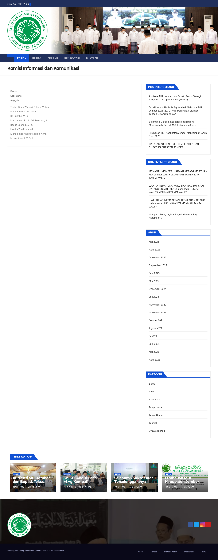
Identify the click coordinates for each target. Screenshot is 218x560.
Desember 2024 (157, 289)
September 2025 (158, 265)
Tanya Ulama (156, 415)
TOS (204, 552)
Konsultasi (72, 58)
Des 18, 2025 (172, 487)
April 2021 (154, 359)
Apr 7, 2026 (70, 487)
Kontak (154, 552)
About (140, 552)
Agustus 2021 (156, 328)
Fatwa (152, 391)
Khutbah (92, 58)
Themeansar (58, 550)
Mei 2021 (154, 352)
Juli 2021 (154, 336)
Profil (21, 58)
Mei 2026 (154, 242)
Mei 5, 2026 (18, 487)
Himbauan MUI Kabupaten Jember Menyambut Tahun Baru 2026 (182, 483)
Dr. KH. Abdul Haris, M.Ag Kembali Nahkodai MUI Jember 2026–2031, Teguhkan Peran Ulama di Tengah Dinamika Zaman (175, 110)
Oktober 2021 (156, 320)
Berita (36, 58)
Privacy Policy (170, 552)
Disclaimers (189, 552)
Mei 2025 (154, 281)
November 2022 (157, 304)
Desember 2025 (157, 257)
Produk (53, 58)
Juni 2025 (154, 273)
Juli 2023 (154, 297)
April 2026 (154, 249)
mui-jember (34, 487)
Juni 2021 (154, 344)
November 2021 (157, 312)
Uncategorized (157, 431)
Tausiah (153, 423)
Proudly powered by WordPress (21, 550)
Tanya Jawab (156, 407)
